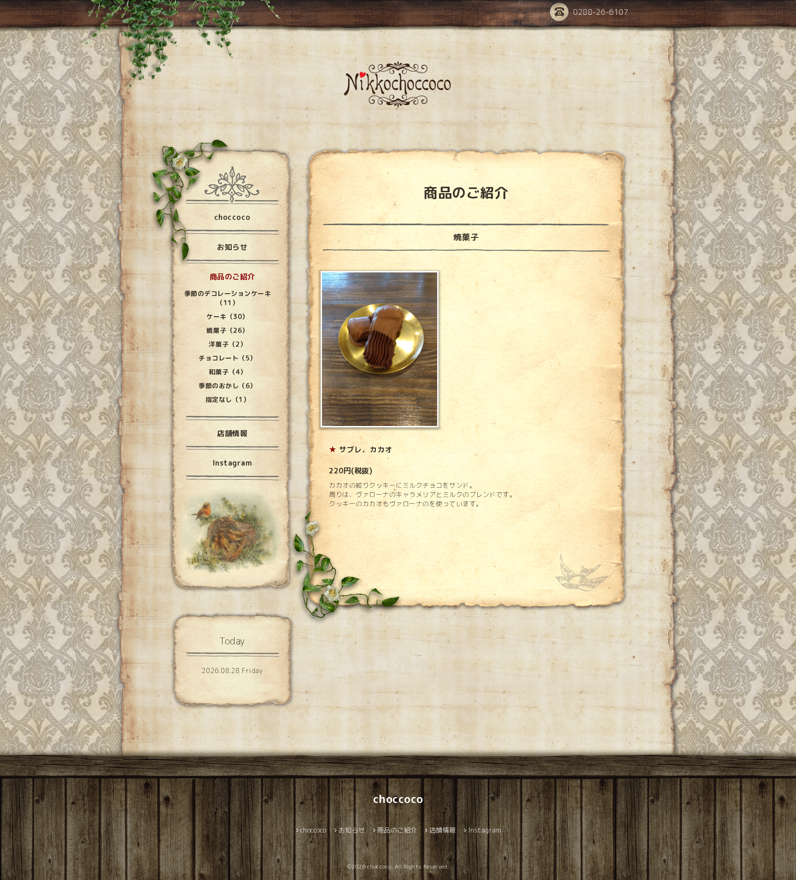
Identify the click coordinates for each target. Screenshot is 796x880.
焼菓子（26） (227, 330)
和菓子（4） (227, 371)
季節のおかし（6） (228, 385)
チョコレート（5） (228, 358)
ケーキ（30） (227, 316)
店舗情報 (232, 433)
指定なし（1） (227, 399)
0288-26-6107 (600, 12)
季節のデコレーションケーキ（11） (227, 298)
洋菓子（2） (227, 344)
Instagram (232, 463)
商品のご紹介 (232, 277)
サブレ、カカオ (365, 449)
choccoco (232, 217)
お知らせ (232, 247)
